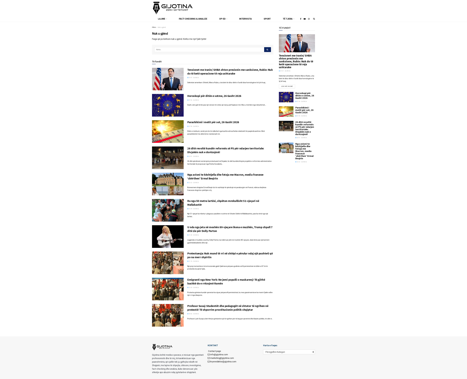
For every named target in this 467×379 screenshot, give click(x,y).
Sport (267, 19)
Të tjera (287, 19)
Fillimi (154, 27)
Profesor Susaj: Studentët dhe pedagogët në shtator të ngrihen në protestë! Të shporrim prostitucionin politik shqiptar (227, 308)
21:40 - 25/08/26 (193, 235)
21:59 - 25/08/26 (193, 209)
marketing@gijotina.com (222, 358)
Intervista (245, 19)
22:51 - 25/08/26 (193, 156)
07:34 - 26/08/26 (193, 126)
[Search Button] (267, 49)
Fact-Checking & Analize (193, 19)
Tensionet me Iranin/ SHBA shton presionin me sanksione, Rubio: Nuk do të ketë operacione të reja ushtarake (230, 71)
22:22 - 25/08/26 (193, 182)
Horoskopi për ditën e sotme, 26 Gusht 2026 (214, 96)
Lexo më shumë (287, 86)
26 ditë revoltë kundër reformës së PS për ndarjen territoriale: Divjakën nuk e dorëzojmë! (304, 128)
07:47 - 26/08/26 (193, 77)
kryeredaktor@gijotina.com (223, 361)
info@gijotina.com (219, 354)
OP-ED (222, 19)
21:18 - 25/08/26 (193, 261)
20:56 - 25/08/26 (193, 314)
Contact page (214, 351)
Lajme (161, 19)
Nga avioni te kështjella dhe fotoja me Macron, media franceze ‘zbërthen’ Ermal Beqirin (304, 151)
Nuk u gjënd (162, 27)
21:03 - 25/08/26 (193, 287)
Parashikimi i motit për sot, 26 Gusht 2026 (213, 122)
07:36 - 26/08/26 (193, 100)
